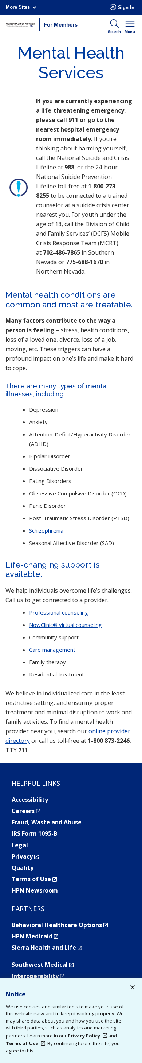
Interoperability (38, 976)
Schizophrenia (46, 530)
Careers (26, 811)
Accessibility (30, 800)
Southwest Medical (43, 965)
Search (114, 32)
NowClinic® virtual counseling (65, 624)
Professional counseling (58, 612)
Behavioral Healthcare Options (60, 925)
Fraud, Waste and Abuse (47, 822)
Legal (20, 845)
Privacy (25, 856)
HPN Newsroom (35, 890)
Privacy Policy (84, 1035)
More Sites (18, 7)
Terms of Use (34, 879)
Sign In (126, 7)
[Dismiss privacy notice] (132, 988)
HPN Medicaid (35, 936)
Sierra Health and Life (47, 948)
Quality (22, 868)
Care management (52, 649)
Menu (130, 32)
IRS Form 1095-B (34, 833)
